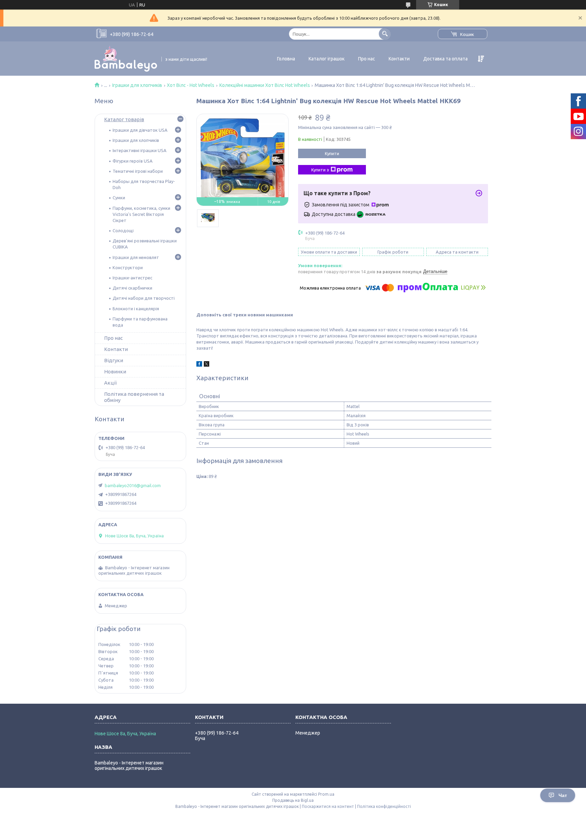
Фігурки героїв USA (133, 161)
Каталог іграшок (327, 58)
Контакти (399, 58)
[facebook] (199, 365)
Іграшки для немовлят (136, 257)
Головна (286, 58)
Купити (332, 153)
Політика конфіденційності (384, 806)
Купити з (320, 169)
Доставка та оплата (445, 58)
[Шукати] (385, 34)
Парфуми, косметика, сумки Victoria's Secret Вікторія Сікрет (141, 214)
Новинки (115, 371)
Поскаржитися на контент (328, 806)
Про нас (366, 58)
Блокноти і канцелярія (136, 308)
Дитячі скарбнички (132, 287)
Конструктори (128, 267)
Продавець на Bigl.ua (293, 800)
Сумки (119, 197)
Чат (563, 795)
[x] (206, 365)
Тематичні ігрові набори (138, 171)
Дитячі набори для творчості (144, 298)
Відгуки (113, 360)
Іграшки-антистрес (132, 277)
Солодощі (123, 230)
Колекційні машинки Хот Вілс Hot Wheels (264, 85)
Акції (110, 383)
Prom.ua (326, 794)
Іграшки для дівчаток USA (140, 130)
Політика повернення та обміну (134, 397)
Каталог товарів (124, 119)
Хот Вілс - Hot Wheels (190, 85)
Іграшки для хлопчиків (137, 85)
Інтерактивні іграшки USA (140, 150)
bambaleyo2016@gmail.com (133, 485)
